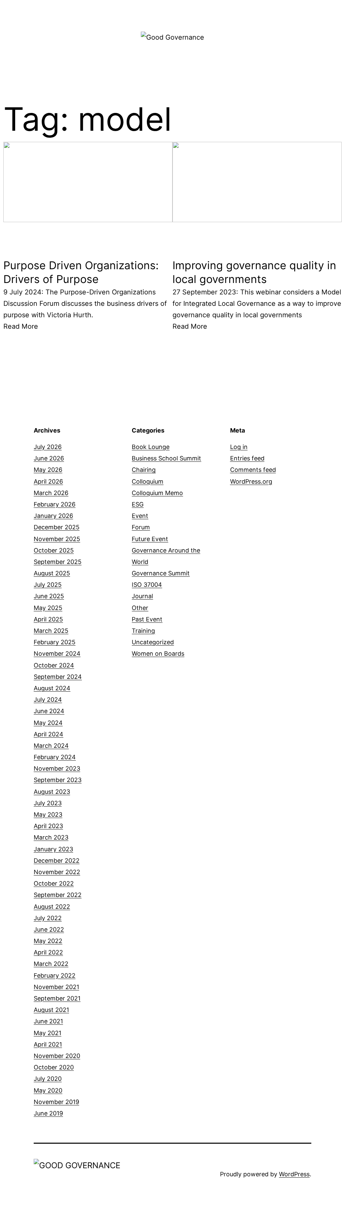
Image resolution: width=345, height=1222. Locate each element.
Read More (20, 326)
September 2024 (58, 676)
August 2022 (52, 906)
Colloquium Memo (157, 492)
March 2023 (51, 837)
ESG (138, 504)
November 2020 (57, 1055)
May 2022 (48, 940)
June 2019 (48, 1113)
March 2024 (51, 745)
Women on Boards (158, 653)
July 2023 (48, 803)
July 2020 (48, 1078)
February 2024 (55, 757)
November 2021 (56, 986)
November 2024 (57, 653)
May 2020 (48, 1090)
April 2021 (48, 1044)
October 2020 (54, 1067)
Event (140, 515)
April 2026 (48, 481)
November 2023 (57, 768)
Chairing (144, 469)
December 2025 (57, 527)
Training (143, 630)
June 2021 (48, 1021)
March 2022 (51, 963)
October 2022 (54, 883)
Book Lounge (150, 446)
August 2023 (52, 791)
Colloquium (147, 481)
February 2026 (54, 504)
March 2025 (51, 630)
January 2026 (53, 515)
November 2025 (57, 538)
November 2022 (57, 871)
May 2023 (48, 814)
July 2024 (48, 699)
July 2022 (48, 918)
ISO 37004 (147, 584)
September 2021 (57, 998)
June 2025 (49, 596)
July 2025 (48, 584)
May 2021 (47, 1032)
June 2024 (49, 711)
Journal (142, 596)
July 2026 (48, 446)
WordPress (294, 1174)
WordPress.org (251, 481)
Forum (141, 527)
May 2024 (48, 722)
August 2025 (52, 573)
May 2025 (48, 607)
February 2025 (54, 642)
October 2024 (54, 665)
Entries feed (247, 458)
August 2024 (52, 688)
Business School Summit (166, 458)
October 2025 (54, 550)
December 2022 (57, 860)
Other (140, 607)
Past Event (147, 619)
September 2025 (58, 561)
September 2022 (58, 894)
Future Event (150, 538)
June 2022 (49, 929)
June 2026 (49, 458)
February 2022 (54, 975)
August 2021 (51, 1009)
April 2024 (48, 734)
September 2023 (58, 779)
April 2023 (48, 825)
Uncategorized (153, 642)
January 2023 (53, 849)
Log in (239, 446)
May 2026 (48, 469)
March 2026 (51, 492)
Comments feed (253, 469)
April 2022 (48, 952)
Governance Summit (161, 573)
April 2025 (48, 619)
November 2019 (56, 1101)
